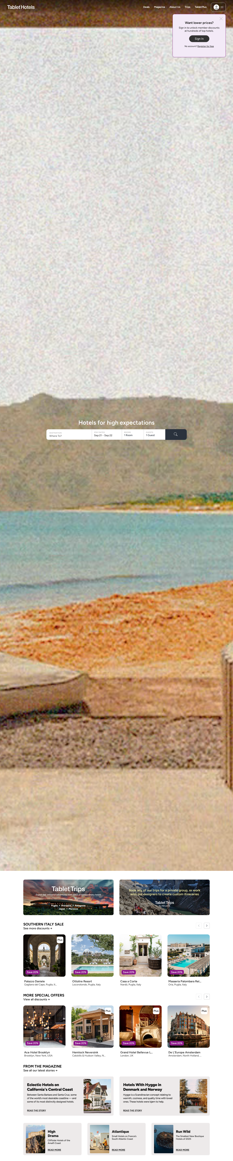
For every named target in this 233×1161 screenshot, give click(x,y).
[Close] (221, 19)
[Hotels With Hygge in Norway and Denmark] (164, 1096)
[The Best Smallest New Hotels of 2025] (180, 1139)
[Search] (176, 434)
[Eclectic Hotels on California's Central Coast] (68, 1096)
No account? (199, 46)
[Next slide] (207, 926)
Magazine (159, 7)
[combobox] (69, 436)
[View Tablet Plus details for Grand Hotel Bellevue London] (156, 1011)
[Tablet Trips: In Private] (164, 897)
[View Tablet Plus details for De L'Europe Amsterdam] (204, 1011)
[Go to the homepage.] (21, 7)
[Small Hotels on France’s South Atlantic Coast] (116, 1139)
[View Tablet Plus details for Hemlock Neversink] (108, 1011)
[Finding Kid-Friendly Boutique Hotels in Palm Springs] (52, 1139)
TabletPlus (201, 7)
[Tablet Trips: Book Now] (68, 897)
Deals (146, 7)
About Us (174, 7)
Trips (187, 7)
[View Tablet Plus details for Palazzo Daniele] (60, 940)
